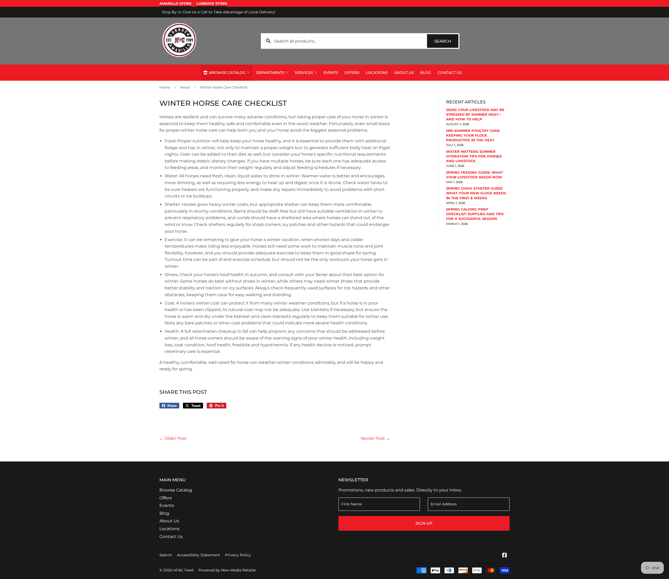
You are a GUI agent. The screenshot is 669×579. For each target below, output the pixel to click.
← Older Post (173, 438)
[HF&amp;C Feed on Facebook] (504, 555)
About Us (404, 73)
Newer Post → (375, 438)
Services (304, 73)
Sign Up (424, 523)
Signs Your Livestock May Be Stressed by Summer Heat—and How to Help (475, 114)
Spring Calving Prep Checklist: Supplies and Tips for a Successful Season (475, 214)
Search (446, 41)
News (185, 87)
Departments (270, 73)
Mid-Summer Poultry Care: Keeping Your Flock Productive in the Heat (473, 135)
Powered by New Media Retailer (227, 570)
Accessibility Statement (198, 555)
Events (331, 73)
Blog (425, 73)
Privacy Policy (238, 555)
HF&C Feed (183, 570)
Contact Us (449, 73)
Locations (377, 73)
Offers (352, 73)
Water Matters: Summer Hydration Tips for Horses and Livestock (474, 156)
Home (164, 87)
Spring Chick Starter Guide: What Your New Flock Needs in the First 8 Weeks (476, 193)
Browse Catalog (227, 73)
